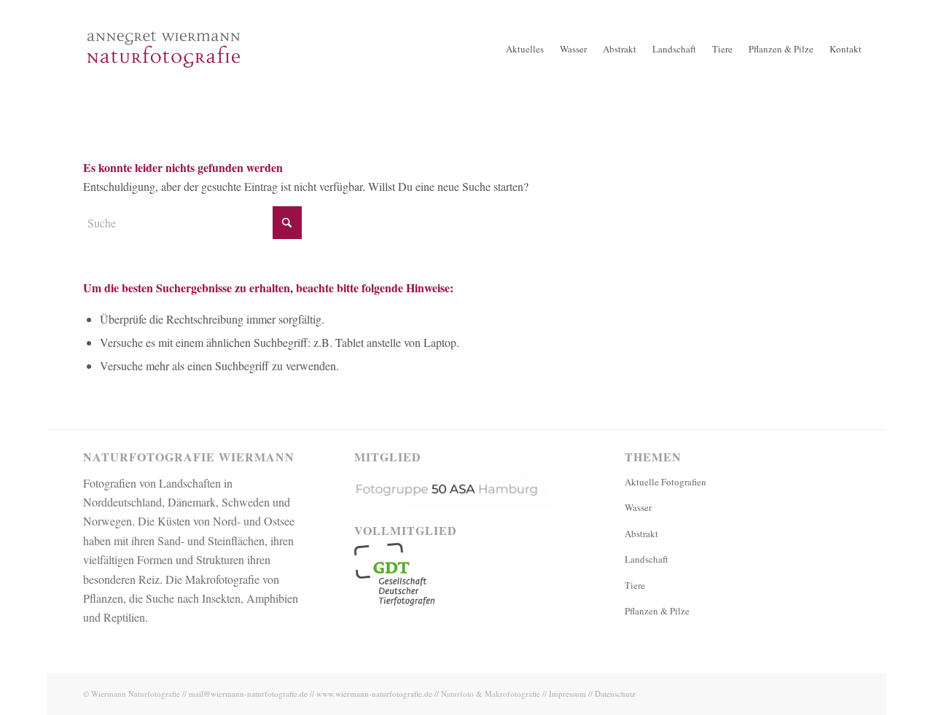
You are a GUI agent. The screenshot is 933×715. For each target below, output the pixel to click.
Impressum (567, 693)
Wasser (638, 507)
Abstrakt (641, 533)
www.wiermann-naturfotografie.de (374, 693)
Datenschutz (615, 693)
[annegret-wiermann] (163, 95)
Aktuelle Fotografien (665, 481)
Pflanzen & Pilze (657, 610)
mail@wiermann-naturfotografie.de (248, 693)
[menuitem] (525, 49)
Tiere (635, 585)
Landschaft (646, 559)
